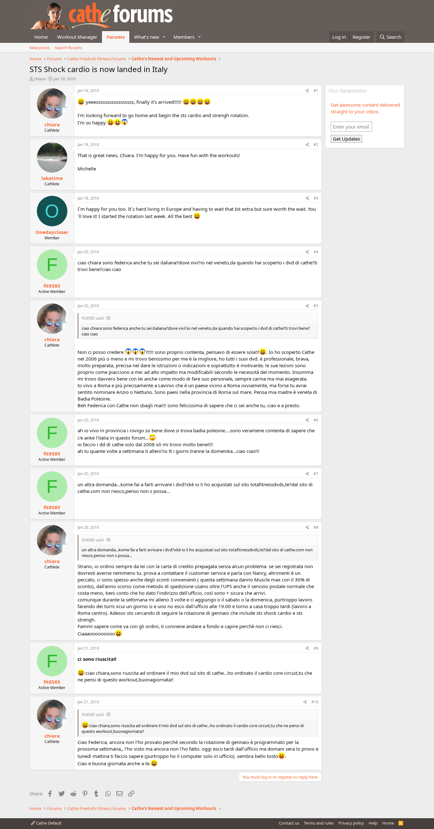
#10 (314, 702)
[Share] (307, 91)
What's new (146, 37)
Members (183, 37)
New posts (40, 47)
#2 (316, 144)
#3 (316, 198)
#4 (316, 252)
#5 (316, 305)
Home (41, 37)
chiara (39, 79)
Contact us (289, 823)
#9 (316, 648)
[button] (164, 37)
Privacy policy (351, 823)
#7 (316, 473)
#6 (316, 420)
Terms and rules (319, 823)
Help (373, 823)
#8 (316, 527)
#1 (316, 90)
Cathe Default (48, 823)
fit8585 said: (93, 318)
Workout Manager (77, 37)
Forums (116, 37)
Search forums (68, 47)
